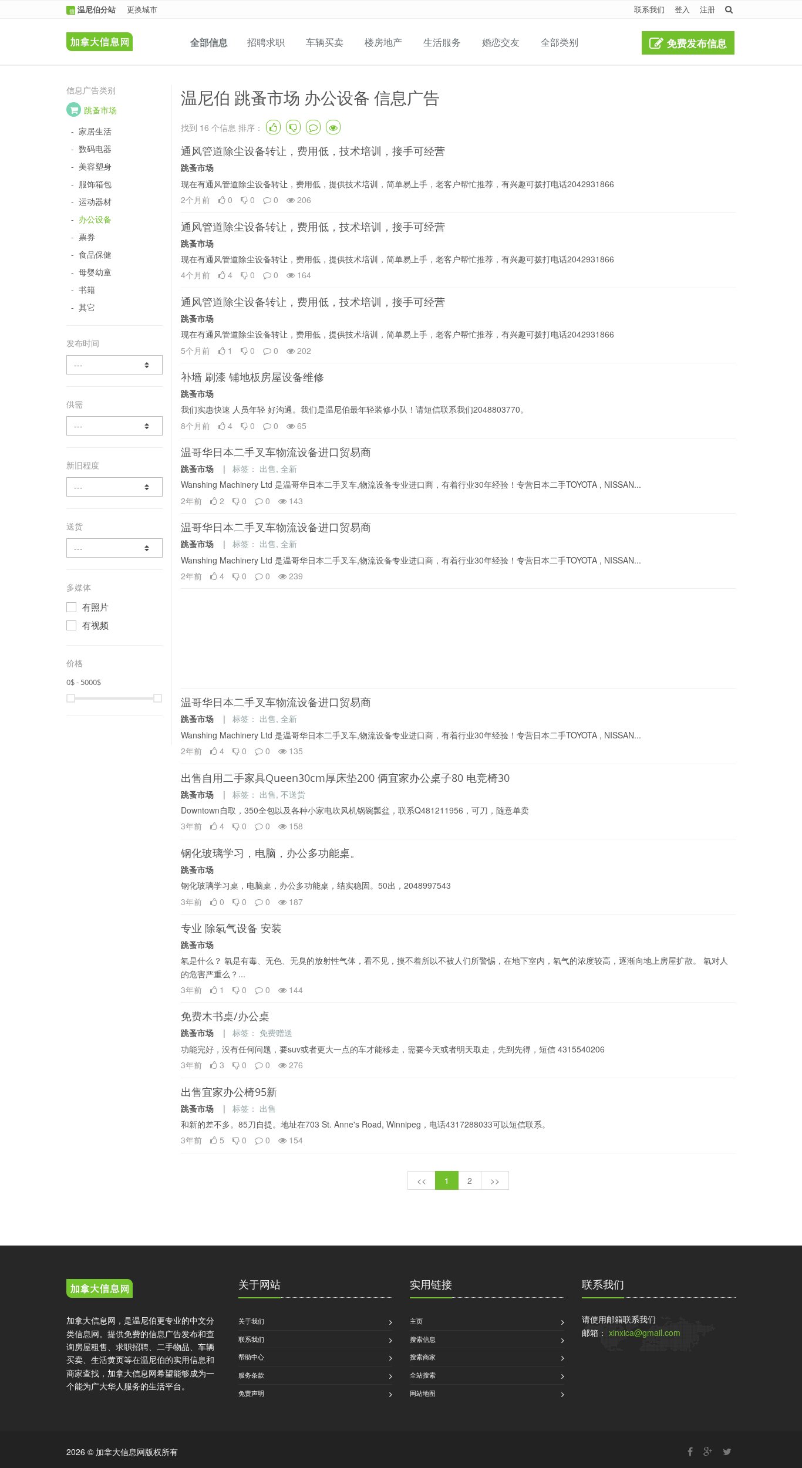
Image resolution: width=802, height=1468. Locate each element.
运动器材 (95, 201)
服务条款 (251, 1374)
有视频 (95, 625)
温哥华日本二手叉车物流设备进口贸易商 (276, 452)
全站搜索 (423, 1374)
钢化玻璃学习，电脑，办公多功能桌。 (270, 853)
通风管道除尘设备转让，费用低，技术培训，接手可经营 (313, 151)
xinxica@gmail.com (644, 1332)
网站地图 (423, 1393)
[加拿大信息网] (99, 1290)
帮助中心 (251, 1356)
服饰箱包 (95, 184)
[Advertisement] (458, 638)
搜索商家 (423, 1356)
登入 (682, 9)
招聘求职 (266, 42)
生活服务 (442, 42)
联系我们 (649, 9)
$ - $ (83, 682)
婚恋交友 (501, 42)
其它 (87, 307)
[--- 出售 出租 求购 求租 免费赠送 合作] (114, 426)
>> (495, 1180)
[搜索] (729, 9)
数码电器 (95, 148)
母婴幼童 (95, 272)
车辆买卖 (324, 42)
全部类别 (559, 42)
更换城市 (142, 9)
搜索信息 (423, 1339)
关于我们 (251, 1320)
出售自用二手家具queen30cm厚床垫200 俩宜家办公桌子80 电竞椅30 (345, 778)
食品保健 (95, 254)
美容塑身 (95, 166)
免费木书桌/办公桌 (225, 1016)
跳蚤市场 (100, 110)
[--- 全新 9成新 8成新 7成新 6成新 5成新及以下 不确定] (114, 487)
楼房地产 (383, 42)
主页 (416, 1320)
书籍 (87, 289)
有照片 (95, 607)
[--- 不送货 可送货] (114, 548)
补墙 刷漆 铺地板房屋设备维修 (252, 377)
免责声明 (251, 1393)
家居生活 (95, 131)
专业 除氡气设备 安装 (231, 928)
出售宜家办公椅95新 (229, 1092)
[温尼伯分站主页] (97, 33)
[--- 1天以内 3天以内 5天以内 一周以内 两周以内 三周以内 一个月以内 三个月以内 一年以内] (114, 364)
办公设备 (95, 219)
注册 (707, 9)
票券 (87, 236)
